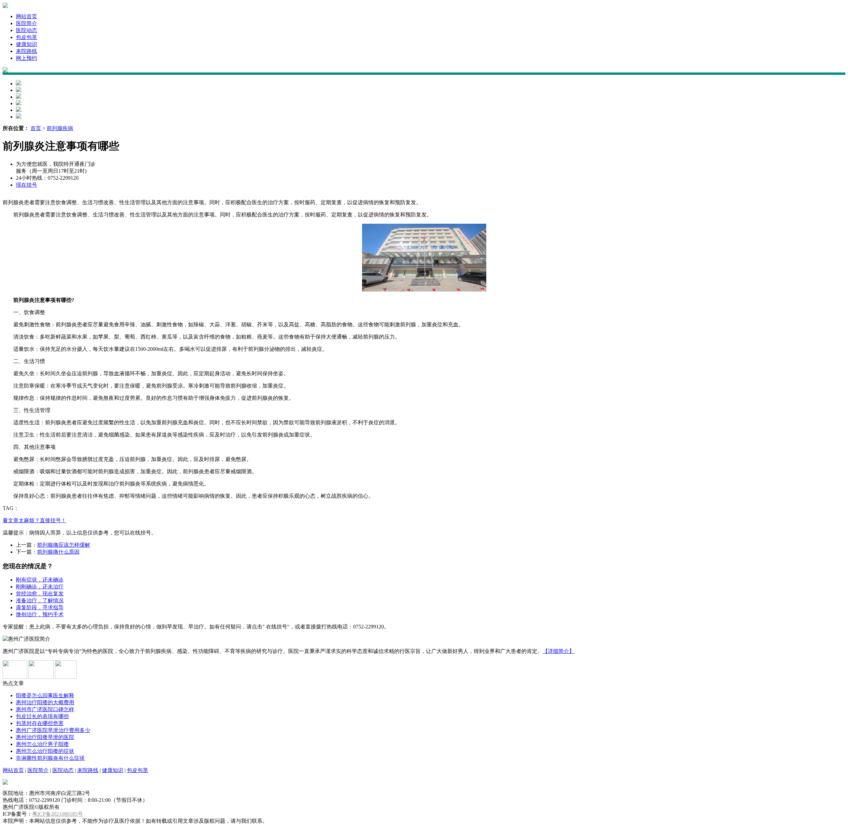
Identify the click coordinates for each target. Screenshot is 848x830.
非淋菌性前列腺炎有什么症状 (50, 758)
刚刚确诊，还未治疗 (40, 586)
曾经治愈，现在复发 (40, 593)
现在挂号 (26, 185)
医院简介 (26, 23)
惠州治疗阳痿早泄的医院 (45, 737)
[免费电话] (41, 677)
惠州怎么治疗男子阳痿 (42, 744)
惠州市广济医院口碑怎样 (45, 709)
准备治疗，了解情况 (40, 600)
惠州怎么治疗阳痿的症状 (45, 751)
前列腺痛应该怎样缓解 (63, 545)
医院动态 (26, 30)
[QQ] (15, 677)
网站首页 (26, 16)
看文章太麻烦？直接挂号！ (34, 520)
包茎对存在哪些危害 (40, 723)
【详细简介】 (558, 651)
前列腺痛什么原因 (58, 552)
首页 (35, 128)
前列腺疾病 (60, 128)
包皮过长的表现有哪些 (42, 716)
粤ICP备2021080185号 (57, 814)
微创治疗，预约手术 (40, 614)
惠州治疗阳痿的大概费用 (45, 702)
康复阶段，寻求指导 (40, 607)
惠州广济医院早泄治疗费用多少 (53, 730)
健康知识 (26, 44)
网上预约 (26, 58)
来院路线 (26, 51)
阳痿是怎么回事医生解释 (45, 695)
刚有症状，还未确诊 (40, 579)
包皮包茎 (26, 37)
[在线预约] (66, 677)
